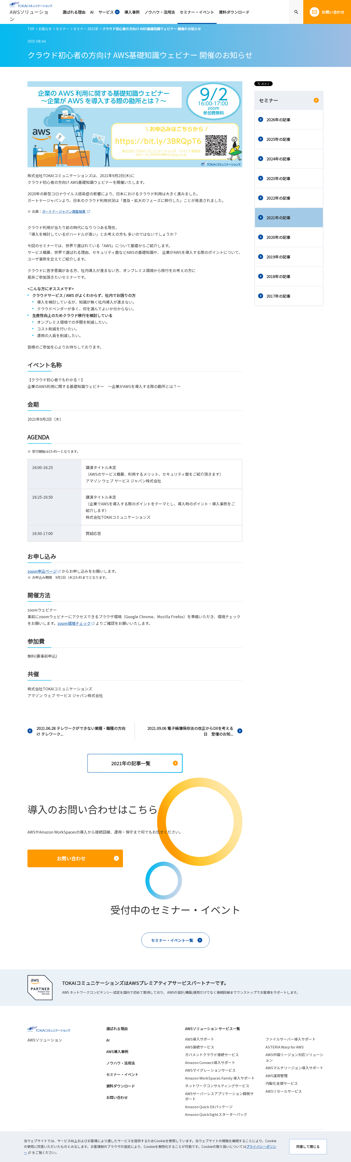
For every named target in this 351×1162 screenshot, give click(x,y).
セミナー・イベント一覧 (172, 940)
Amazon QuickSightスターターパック (216, 1114)
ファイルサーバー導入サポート (291, 1039)
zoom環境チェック (74, 623)
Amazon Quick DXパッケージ (209, 1106)
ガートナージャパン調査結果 (64, 211)
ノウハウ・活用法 (120, 1062)
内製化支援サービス (282, 1083)
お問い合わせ (117, 1097)
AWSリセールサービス (284, 1091)
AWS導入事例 (117, 1051)
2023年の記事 (278, 178)
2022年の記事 (278, 198)
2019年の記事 (278, 257)
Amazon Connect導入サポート (210, 1062)
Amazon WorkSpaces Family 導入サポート (220, 1077)
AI (108, 1039)
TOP (30, 28)
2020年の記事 (278, 237)
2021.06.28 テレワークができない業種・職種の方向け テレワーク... (81, 731)
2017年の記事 (278, 296)
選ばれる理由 (117, 1028)
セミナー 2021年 (85, 28)
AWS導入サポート (199, 1039)
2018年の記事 (278, 276)
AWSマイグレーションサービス (210, 1070)
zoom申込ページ (42, 571)
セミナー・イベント (122, 1074)
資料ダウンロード (120, 1085)
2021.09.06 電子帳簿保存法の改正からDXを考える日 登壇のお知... (190, 731)
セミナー (62, 28)
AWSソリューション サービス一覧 (212, 1028)
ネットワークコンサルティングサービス (217, 1085)
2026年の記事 (278, 119)
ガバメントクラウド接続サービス (212, 1054)
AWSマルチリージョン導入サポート (294, 1067)
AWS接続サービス (199, 1046)
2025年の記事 (278, 139)
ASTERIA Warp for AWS (285, 1046)
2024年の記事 (278, 159)
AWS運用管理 (276, 1075)
